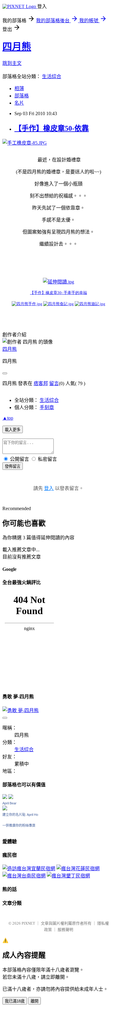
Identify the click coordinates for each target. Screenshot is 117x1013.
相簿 (19, 88)
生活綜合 (51, 76)
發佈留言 (12, 466)
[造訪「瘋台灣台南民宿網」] (24, 875)
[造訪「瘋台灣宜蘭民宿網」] (28, 868)
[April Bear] (4, 808)
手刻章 (47, 407)
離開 (34, 1001)
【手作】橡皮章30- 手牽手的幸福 (58, 292)
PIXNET (28, 923)
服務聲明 (65, 929)
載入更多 (12, 429)
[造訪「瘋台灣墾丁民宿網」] (68, 875)
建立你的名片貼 (14, 814)
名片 (19, 103)
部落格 (21, 95)
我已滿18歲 (15, 1001)
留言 (54, 383)
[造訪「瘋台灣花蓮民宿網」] (78, 868)
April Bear (9, 803)
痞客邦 (41, 383)
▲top (7, 418)
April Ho (32, 814)
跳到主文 (12, 63)
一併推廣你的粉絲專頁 (18, 825)
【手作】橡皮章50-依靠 (51, 128)
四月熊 (16, 46)
